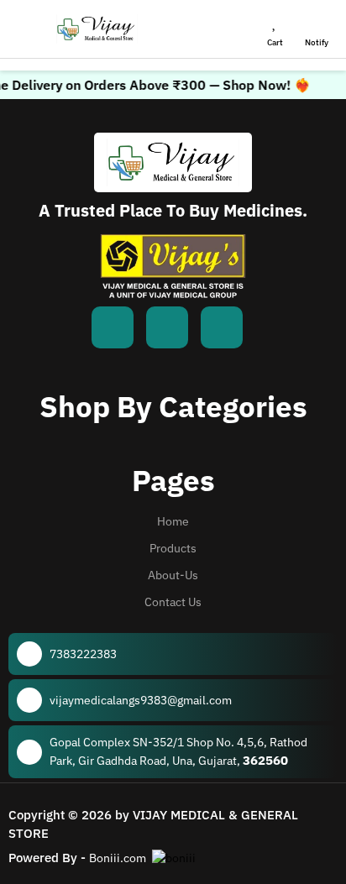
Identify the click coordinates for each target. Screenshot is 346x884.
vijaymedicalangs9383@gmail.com (141, 700)
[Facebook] (113, 327)
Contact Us (173, 601)
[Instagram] (222, 327)
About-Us (173, 575)
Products (173, 548)
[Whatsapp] (167, 327)
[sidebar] (26, 29)
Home (173, 521)
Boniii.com (117, 858)
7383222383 (83, 654)
